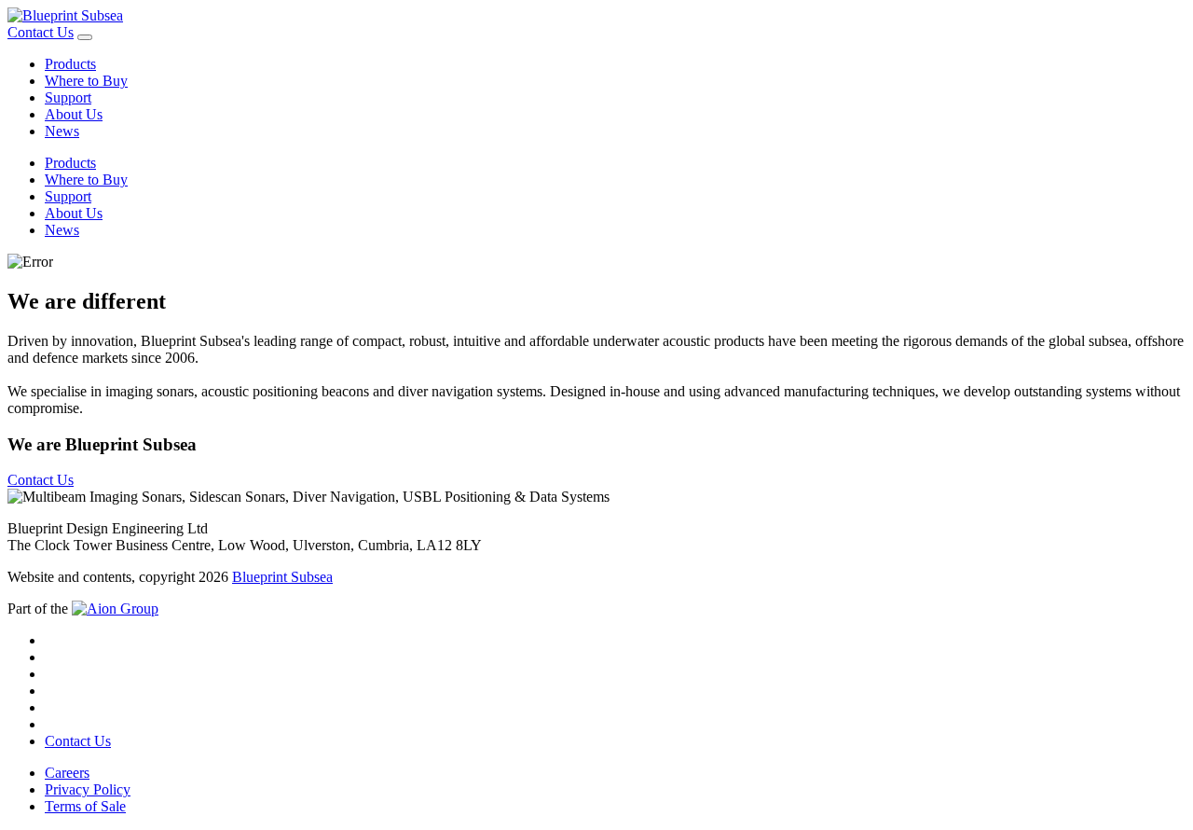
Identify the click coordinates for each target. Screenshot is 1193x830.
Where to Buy (86, 81)
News (62, 131)
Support (68, 97)
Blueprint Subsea (282, 577)
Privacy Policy (87, 789)
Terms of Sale (85, 806)
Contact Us (40, 32)
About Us (74, 114)
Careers (67, 773)
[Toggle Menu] (84, 37)
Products (70, 64)
